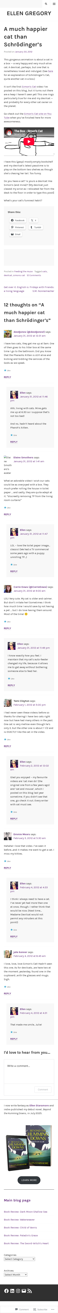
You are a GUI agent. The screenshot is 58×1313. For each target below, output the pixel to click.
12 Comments (34, 275)
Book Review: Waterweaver (19, 1219)
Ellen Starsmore (39, 1105)
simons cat (19, 275)
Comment (43, 1089)
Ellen (23, 392)
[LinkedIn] (12, 1290)
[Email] (23, 1290)
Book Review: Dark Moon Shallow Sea (25, 1211)
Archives (9, 1270)
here (50, 71)
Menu (54, 3)
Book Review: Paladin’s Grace (21, 1235)
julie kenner (20, 952)
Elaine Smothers (23, 457)
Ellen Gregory (29, 13)
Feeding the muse (23, 271)
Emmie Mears (22, 834)
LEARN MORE (29, 1180)
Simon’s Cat (29, 86)
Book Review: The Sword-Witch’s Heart (26, 1243)
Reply (7, 377)
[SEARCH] (46, 4)
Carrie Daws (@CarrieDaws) (30, 586)
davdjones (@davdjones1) (29, 331)
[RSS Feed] (29, 1290)
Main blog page (17, 1200)
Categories (10, 1254)
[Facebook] (6, 1290)
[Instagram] (18, 1290)
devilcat (8, 275)
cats (44, 271)
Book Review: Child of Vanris (20, 1227)
